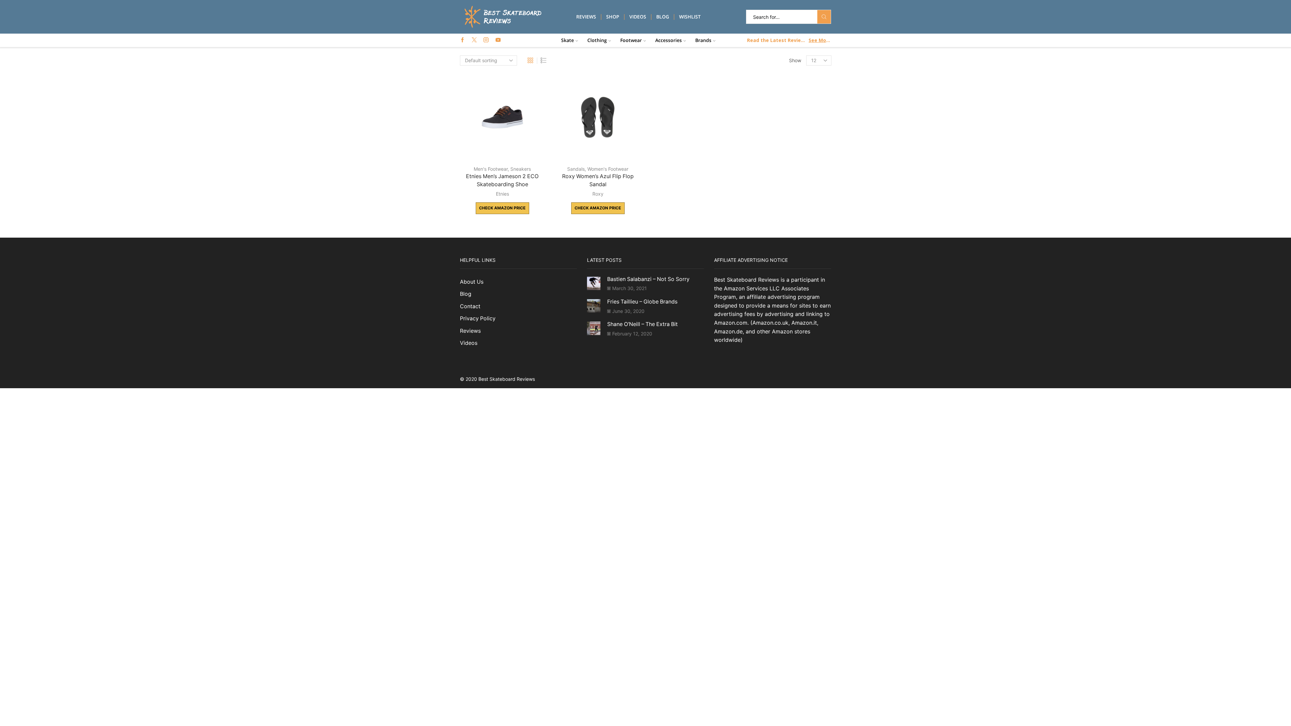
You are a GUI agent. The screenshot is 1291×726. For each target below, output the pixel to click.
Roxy (597, 194)
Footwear (631, 40)
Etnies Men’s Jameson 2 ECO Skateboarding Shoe (502, 180)
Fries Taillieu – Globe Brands (642, 301)
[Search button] (824, 17)
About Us (471, 282)
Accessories (668, 40)
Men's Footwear (491, 169)
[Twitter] (474, 40)
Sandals (576, 169)
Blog (662, 16)
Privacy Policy (478, 318)
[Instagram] (485, 40)
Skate (567, 40)
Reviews (586, 16)
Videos (637, 16)
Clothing (597, 40)
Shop (612, 16)
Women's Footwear (607, 169)
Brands (703, 40)
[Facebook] (462, 40)
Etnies (502, 194)
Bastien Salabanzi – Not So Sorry (648, 279)
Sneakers (520, 169)
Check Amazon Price (502, 207)
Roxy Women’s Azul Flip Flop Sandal (598, 180)
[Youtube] (498, 40)
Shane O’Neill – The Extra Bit (642, 324)
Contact (470, 306)
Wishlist (690, 16)
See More (819, 40)
